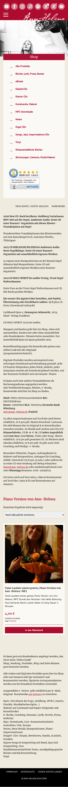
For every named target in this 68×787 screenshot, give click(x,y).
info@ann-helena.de (15, 411)
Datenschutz (28, 771)
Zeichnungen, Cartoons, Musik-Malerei (32, 157)
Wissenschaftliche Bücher (25, 150)
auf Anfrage (35, 694)
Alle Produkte (19, 66)
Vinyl (15, 142)
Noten (15, 119)
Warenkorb (58, 206)
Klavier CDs (18, 97)
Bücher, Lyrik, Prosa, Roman (26, 74)
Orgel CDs (17, 127)
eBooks (16, 81)
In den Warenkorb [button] (34, 630)
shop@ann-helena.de (16, 466)
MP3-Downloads (21, 112)
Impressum (11, 771)
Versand (12, 621)
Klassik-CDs (18, 89)
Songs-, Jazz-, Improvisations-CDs (29, 135)
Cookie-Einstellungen (50, 771)
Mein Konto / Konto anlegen (32, 206)
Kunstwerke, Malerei (23, 104)
